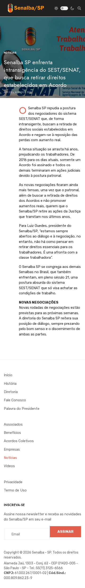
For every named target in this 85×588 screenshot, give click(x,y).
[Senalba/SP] (26, 8)
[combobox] (79, 8)
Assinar (65, 531)
